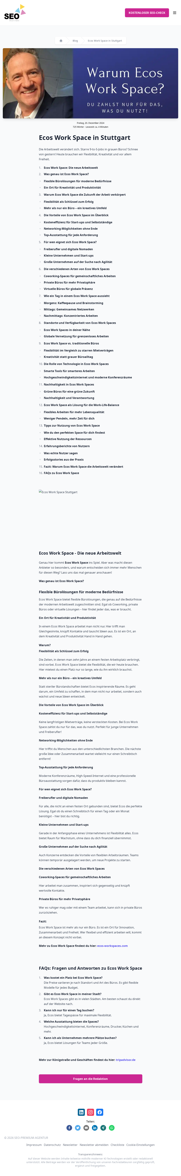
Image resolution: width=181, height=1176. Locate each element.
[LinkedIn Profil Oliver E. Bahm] (81, 1112)
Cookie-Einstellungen (140, 1145)
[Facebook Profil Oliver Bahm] (99, 1112)
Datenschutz (52, 1145)
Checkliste (117, 1145)
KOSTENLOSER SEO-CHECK (147, 13)
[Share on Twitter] (78, 1128)
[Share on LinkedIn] (95, 1128)
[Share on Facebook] (69, 1128)
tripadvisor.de (125, 1060)
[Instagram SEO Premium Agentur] (90, 1112)
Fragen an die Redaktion (90, 1079)
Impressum (34, 1145)
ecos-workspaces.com (112, 946)
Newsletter (70, 1145)
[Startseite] (61, 40)
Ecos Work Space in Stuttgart (105, 40)
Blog (75, 40)
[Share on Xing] (103, 1128)
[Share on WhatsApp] (112, 1128)
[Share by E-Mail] (86, 1128)
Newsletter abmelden (94, 1145)
